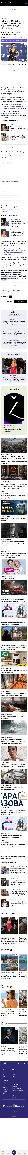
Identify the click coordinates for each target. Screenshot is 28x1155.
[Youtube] (24, 1063)
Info (4, 1069)
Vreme (14, 1076)
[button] (12, 381)
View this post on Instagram (10, 181)
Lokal (4, 1093)
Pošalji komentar (20, 301)
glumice (9, 290)
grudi (14, 290)
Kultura (4, 1083)
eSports (5, 1087)
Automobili (5, 1091)
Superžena (5, 1085)
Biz (3, 1074)
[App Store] (20, 1106)
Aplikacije (14, 1093)
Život (4, 1076)
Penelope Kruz (6, 90)
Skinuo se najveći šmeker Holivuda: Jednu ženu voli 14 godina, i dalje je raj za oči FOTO (15, 106)
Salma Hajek (16, 90)
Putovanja (5, 1080)
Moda (12, 124)
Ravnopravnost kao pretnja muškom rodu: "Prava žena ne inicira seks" (13, 429)
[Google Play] (8, 1106)
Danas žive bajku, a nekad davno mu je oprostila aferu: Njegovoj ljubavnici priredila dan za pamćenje (15, 251)
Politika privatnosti (17, 1090)
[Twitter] (18, 1063)
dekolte (18, 290)
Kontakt (14, 1097)
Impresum (14, 1086)
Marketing (15, 1084)
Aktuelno (4, 19)
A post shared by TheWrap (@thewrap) (14, 200)
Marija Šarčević (9, 425)
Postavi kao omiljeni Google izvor (12, 40)
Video (13, 1069)
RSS (13, 1095)
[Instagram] (21, 1063)
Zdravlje (5, 1078)
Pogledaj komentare (7, 301)
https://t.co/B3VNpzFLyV (9, 276)
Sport (4, 1072)
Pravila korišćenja (17, 1088)
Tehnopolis (5, 1089)
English (14, 1074)
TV (13, 1072)
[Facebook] (15, 1063)
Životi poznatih (15, 219)
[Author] (14, 408)
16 (7, 230)
